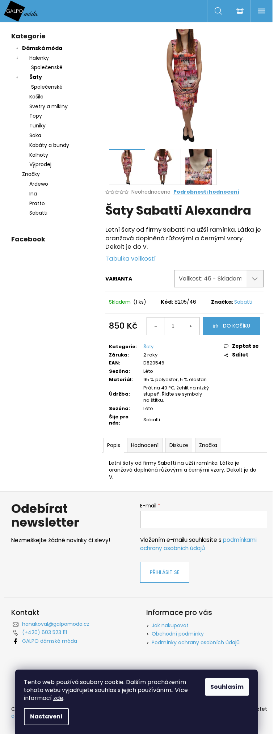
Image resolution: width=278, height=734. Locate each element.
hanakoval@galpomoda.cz (55, 624)
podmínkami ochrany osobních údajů (198, 544)
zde (58, 698)
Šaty (35, 77)
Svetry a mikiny (48, 106)
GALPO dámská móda (49, 641)
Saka (35, 135)
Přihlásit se (165, 572)
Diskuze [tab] (178, 445)
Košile (36, 96)
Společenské (47, 67)
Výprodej (40, 164)
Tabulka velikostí (130, 258)
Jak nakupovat (170, 625)
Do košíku (236, 325)
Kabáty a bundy (49, 145)
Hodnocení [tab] (145, 445)
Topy (35, 115)
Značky (31, 174)
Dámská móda (42, 48)
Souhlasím (227, 687)
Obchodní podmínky (178, 633)
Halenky (39, 58)
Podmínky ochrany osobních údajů (196, 642)
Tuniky (37, 125)
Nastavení (46, 716)
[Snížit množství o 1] (155, 326)
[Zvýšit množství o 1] (190, 326)
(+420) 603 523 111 (44, 632)
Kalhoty (38, 155)
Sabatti (243, 301)
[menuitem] (49, 184)
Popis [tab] (113, 445)
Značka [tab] (208, 445)
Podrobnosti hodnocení (206, 192)
